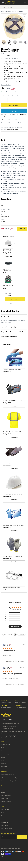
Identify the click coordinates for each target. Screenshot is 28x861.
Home (3, 11)
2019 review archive (6, 819)
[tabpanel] (14, 26)
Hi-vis (2, 760)
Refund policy (4, 822)
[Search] (21, 2)
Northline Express (5, 795)
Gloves (3, 757)
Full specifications (5, 85)
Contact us (4, 813)
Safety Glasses (5, 754)
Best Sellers (4, 766)
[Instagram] (6, 736)
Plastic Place (4, 798)
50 (12, 95)
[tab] (3, 42)
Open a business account (7, 774)
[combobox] (20, 638)
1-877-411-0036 (7, 719)
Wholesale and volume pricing (9, 778)
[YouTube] (14, 736)
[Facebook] (2, 736)
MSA (2, 53)
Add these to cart (15, 299)
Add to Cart (22, 228)
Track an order (5, 816)
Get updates (22, 837)
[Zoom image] (24, 15)
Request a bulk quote (12, 129)
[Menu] (3, 2)
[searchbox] (8, 634)
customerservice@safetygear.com (10, 723)
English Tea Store (5, 789)
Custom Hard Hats (6, 748)
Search (2, 856)
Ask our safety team (18, 123)
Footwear (3, 763)
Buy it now (14, 111)
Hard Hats (3, 751)
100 (17, 95)
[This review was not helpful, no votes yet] (23, 661)
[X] (10, 736)
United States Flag (6, 801)
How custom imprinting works (9, 781)
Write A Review (15, 626)
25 (8, 95)
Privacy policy (5, 825)
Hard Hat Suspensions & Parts (14, 11)
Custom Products (5, 744)
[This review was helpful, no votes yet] (21, 661)
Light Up (3, 792)
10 (3, 95)
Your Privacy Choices (6, 828)
